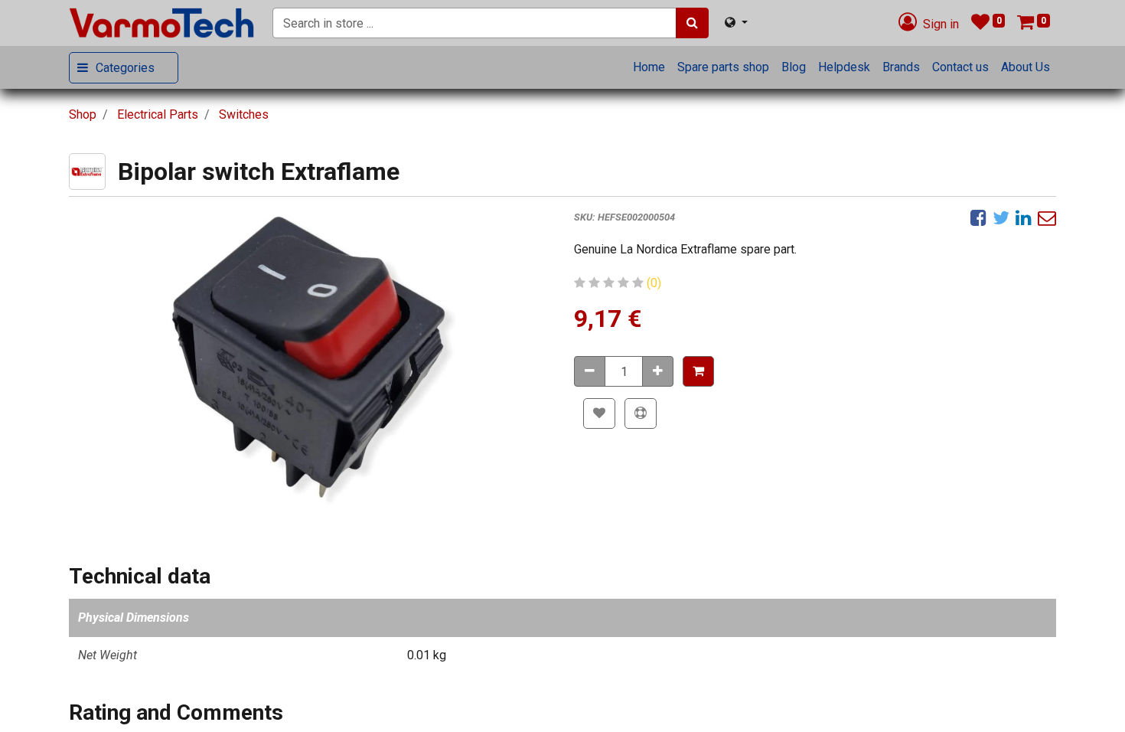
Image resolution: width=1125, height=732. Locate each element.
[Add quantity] (657, 371)
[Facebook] (978, 217)
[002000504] (310, 361)
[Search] (692, 23)
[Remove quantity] (589, 371)
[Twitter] (1001, 217)
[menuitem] (649, 67)
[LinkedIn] (1024, 217)
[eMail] (1047, 217)
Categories (125, 67)
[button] (698, 371)
